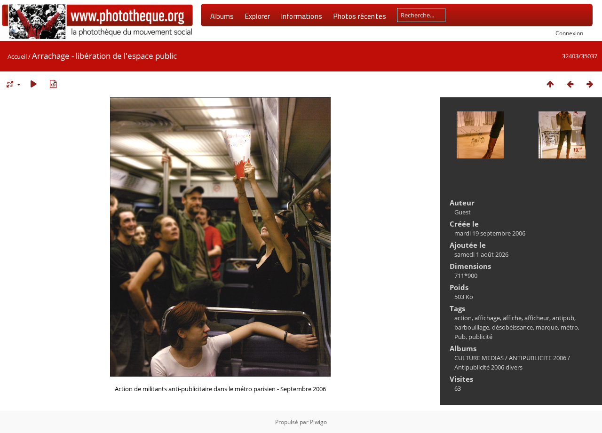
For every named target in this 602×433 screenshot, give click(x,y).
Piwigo (318, 422)
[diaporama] (33, 84)
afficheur (536, 318)
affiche (512, 318)
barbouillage (471, 327)
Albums (222, 16)
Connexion (569, 33)
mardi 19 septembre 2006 (489, 233)
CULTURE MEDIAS (479, 358)
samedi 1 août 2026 (481, 254)
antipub (563, 318)
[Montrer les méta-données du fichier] (53, 84)
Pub (460, 336)
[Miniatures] (550, 84)
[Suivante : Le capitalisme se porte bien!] (590, 84)
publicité (480, 336)
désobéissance (512, 327)
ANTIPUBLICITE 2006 (537, 358)
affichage (487, 318)
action (463, 318)
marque (547, 327)
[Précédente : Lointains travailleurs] (570, 84)
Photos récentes (359, 16)
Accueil (17, 56)
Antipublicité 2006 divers (488, 367)
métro (569, 327)
